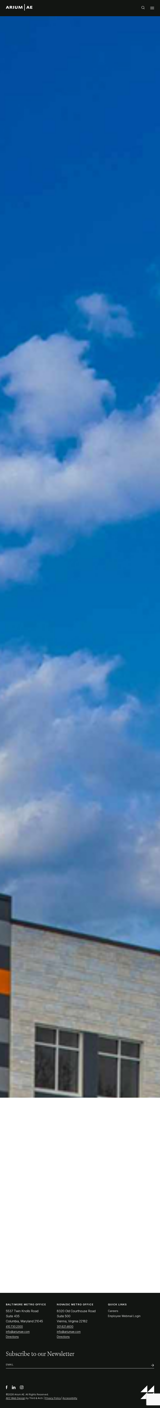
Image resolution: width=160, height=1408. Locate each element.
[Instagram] (22, 1388)
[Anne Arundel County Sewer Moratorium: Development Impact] (41, 842)
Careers (113, 1311)
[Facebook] (7, 1388)
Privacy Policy (53, 1398)
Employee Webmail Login (124, 1316)
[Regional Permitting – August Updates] (41, 938)
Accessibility (70, 1398)
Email (10, 1364)
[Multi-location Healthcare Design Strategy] (119, 842)
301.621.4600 (65, 1326)
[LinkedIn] (14, 1388)
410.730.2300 (14, 1326)
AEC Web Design (15, 1398)
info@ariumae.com (18, 1331)
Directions (12, 1336)
